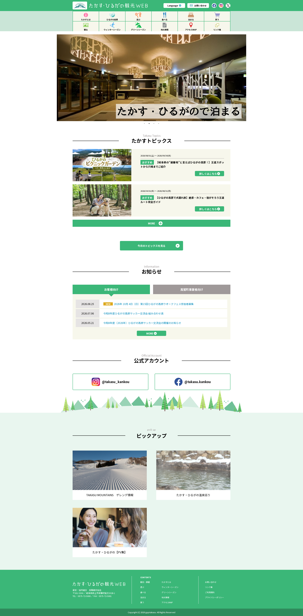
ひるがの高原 (112, 19)
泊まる (191, 19)
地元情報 (164, 29)
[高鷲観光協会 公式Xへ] (228, 5)
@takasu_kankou (115, 381)
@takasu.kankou (197, 381)
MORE (149, 333)
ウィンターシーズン (112, 29)
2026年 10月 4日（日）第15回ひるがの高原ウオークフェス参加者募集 (150, 304)
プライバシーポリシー (214, 597)
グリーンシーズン (138, 29)
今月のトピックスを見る (151, 246)
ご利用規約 (209, 592)
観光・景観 (145, 582)
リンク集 (217, 29)
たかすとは (86, 19)
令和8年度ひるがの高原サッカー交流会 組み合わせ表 (133, 313)
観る (86, 29)
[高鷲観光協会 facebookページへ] (214, 5)
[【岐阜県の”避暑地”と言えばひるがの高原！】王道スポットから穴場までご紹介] (151, 165)
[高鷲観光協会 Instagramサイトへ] (221, 5)
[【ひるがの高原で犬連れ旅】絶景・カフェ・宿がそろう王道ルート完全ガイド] (151, 200)
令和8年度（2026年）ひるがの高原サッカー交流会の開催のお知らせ (142, 323)
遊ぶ (138, 19)
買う (217, 19)
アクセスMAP (191, 29)
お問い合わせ (200, 5)
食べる (164, 19)
